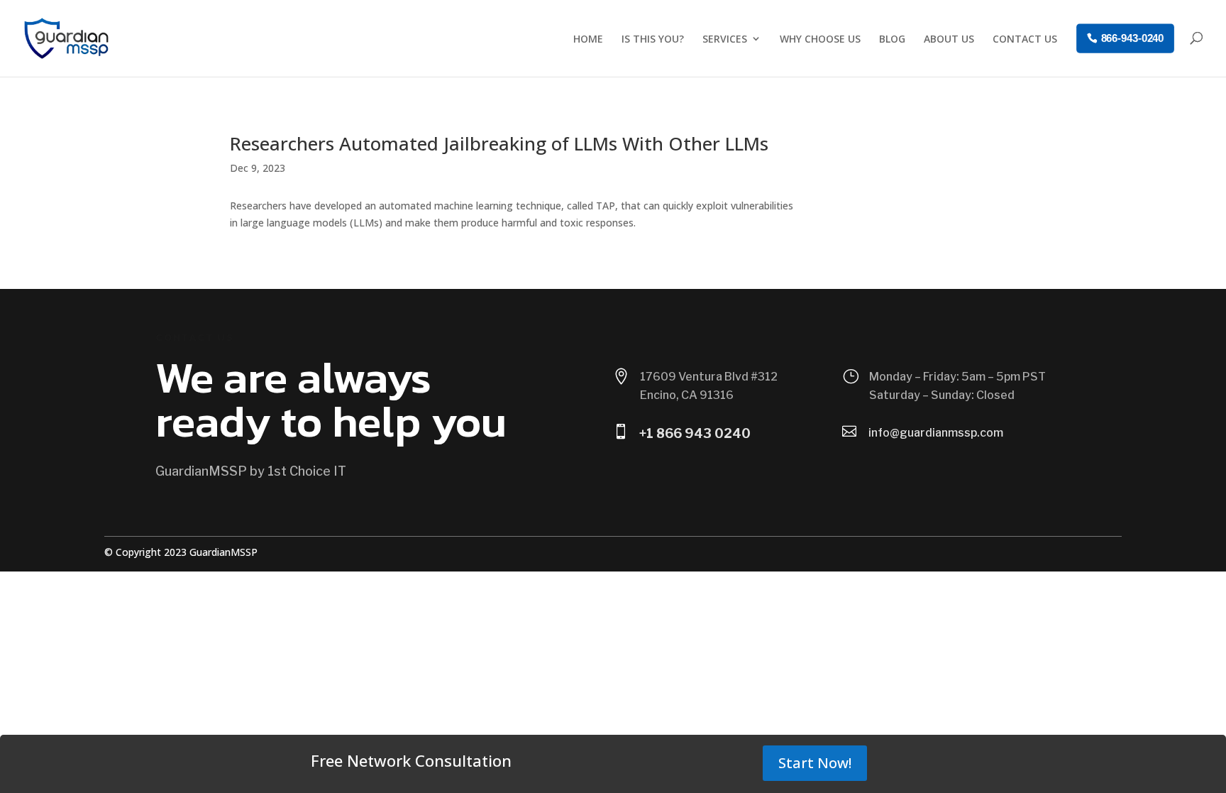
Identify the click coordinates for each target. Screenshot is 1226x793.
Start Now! (814, 762)
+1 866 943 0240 (695, 433)
